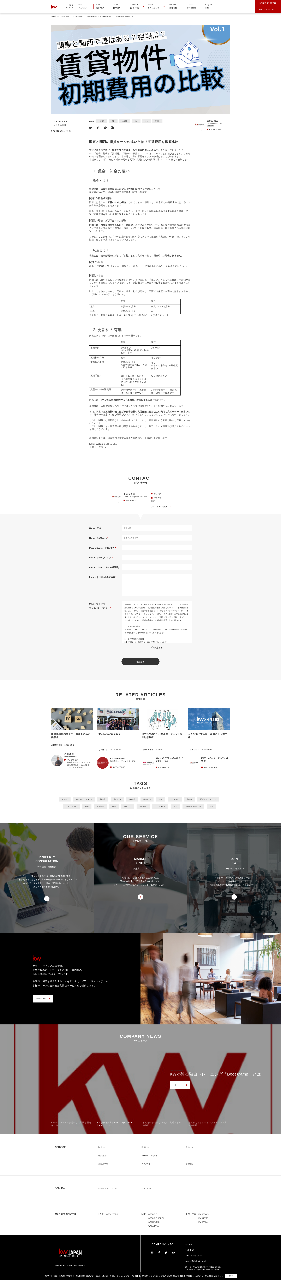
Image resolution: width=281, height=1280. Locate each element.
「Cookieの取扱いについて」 (190, 1276)
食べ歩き (143, 806)
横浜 (175, 806)
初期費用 (101, 121)
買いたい (117, 799)
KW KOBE (175, 799)
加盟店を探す (102, 1156)
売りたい (146, 799)
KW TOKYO (152, 1214)
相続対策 (100, 806)
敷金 (136, 121)
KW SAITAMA (153, 1226)
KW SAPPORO (112, 1214)
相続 (160, 799)
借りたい (127, 806)
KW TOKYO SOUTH (84, 799)
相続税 (189, 799)
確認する (140, 662)
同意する (158, 647)
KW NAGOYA (203, 1214)
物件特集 (189, 1164)
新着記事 (78, 17)
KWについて (146, 1188)
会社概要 (188, 1245)
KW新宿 (124, 121)
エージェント (71, 806)
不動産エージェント (208, 799)
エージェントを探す (149, 1156)
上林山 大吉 (96, 447)
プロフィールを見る (159, 507)
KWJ (87, 806)
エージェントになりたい (107, 1188)
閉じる (231, 1276)
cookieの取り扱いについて (195, 1261)
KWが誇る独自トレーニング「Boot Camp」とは (215, 1074)
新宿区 (102, 799)
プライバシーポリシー (193, 1256)
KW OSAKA (203, 1222)
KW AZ (65, 799)
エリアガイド (160, 806)
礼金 (146, 121)
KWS (114, 806)
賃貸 (113, 121)
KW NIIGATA (203, 1218)
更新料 (157, 121)
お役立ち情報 (102, 1164)
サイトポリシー (191, 1250)
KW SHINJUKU (154, 1222)
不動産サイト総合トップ (61, 17)
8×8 (211, 806)
